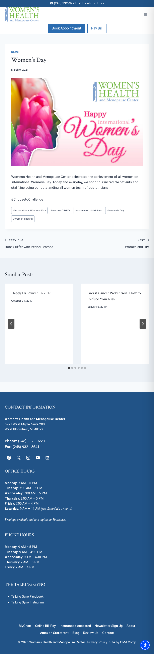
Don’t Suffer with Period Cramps (29, 243)
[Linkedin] (47, 457)
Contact (108, 633)
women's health (23, 218)
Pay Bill (96, 28)
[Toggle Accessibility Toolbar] (145, 645)
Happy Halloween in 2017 (31, 293)
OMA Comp (128, 642)
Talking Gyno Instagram (27, 602)
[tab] (69, 368)
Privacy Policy (97, 642)
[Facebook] (9, 457)
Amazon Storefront (54, 633)
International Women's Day (29, 210)
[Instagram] (28, 457)
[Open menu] (145, 14)
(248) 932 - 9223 (31, 441)
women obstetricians (88, 210)
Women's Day (115, 210)
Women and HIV (137, 243)
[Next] (143, 324)
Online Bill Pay (45, 626)
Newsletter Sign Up (109, 626)
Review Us (90, 633)
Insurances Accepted (75, 626)
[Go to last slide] (11, 324)
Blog (75, 633)
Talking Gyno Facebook (27, 596)
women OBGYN (60, 210)
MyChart (25, 626)
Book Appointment (66, 28)
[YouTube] (37, 457)
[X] (18, 457)
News (14, 52)
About (131, 626)
